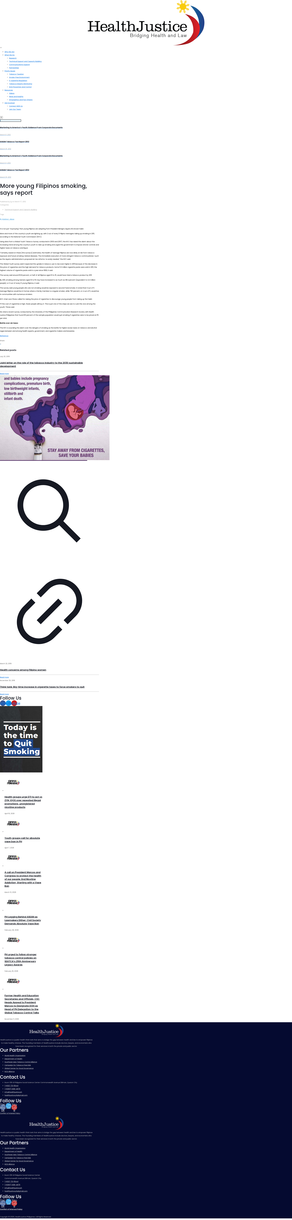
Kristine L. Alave (8, 219)
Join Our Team (15, 109)
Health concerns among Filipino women (23, 669)
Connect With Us (16, 106)
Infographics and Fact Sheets (21, 100)
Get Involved (10, 103)
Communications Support (19, 64)
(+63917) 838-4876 (12, 1089)
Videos (11, 93)
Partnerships (14, 68)
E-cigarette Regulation (18, 80)
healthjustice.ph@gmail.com (16, 1095)
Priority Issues (10, 71)
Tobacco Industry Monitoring (20, 84)
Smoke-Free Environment (19, 77)
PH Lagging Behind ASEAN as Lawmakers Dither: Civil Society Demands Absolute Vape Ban (23, 920)
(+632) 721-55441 (11, 1086)
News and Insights (16, 96)
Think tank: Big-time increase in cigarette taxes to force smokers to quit (42, 686)
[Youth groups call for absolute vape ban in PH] (13, 832)
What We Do (10, 55)
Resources (9, 90)
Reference (4, 336)
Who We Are (9, 52)
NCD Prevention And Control (20, 87)
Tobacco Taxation (16, 74)
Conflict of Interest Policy (10, 1113)
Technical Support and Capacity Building (25, 61)
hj (11, 201)
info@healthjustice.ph (13, 1092)
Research (13, 58)
